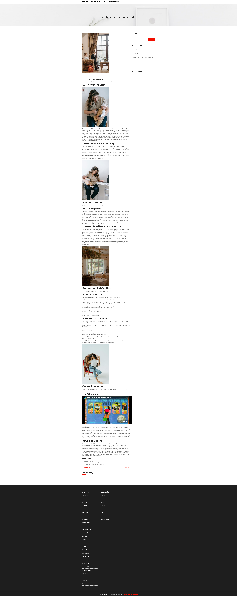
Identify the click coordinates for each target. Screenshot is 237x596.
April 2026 (84, 505)
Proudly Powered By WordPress (130, 594)
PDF (102, 512)
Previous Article (87, 467)
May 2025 (84, 543)
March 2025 (85, 550)
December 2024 (86, 560)
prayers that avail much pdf (91, 463)
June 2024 (84, 580)
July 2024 (84, 577)
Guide (102, 502)
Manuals (103, 509)
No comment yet (95, 75)
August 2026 (85, 495)
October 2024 (85, 567)
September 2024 (86, 570)
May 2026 (84, 502)
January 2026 (85, 516)
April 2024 (84, 587)
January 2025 (85, 556)
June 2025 (84, 539)
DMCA (152, 2)
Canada (103, 499)
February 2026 (85, 512)
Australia (103, 495)
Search (134, 34)
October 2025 (85, 526)
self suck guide (135, 53)
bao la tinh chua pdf (136, 49)
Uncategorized (104, 516)
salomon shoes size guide (138, 65)
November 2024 (86, 563)
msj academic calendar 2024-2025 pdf (94, 464)
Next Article (127, 467)
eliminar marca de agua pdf (91, 460)
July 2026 (84, 499)
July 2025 (84, 536)
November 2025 (86, 522)
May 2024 (84, 583)
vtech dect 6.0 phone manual (139, 61)
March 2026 (85, 509)
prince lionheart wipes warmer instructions (142, 57)
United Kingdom (105, 519)
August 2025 (85, 533)
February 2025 (85, 553)
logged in (91, 477)
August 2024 (85, 573)
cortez (85, 75)
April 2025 (84, 546)
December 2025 (86, 519)
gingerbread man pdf (89, 461)
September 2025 (86, 529)
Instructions (104, 505)
